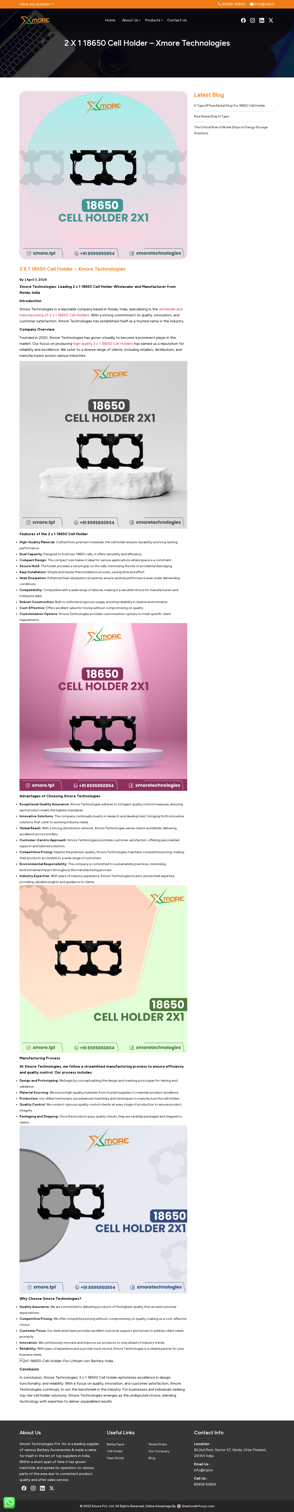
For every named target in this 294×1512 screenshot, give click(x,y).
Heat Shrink (115, 1458)
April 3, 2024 (37, 280)
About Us (130, 20)
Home (110, 20)
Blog (152, 1458)
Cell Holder (115, 1451)
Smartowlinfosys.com (198, 1506)
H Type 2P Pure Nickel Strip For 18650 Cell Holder (229, 106)
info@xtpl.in (203, 1470)
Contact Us (177, 20)
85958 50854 (205, 1484)
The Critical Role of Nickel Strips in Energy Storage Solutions (231, 130)
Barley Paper (115, 1444)
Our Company (159, 1451)
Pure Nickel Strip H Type (211, 116)
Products (152, 20)
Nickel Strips (158, 1444)
